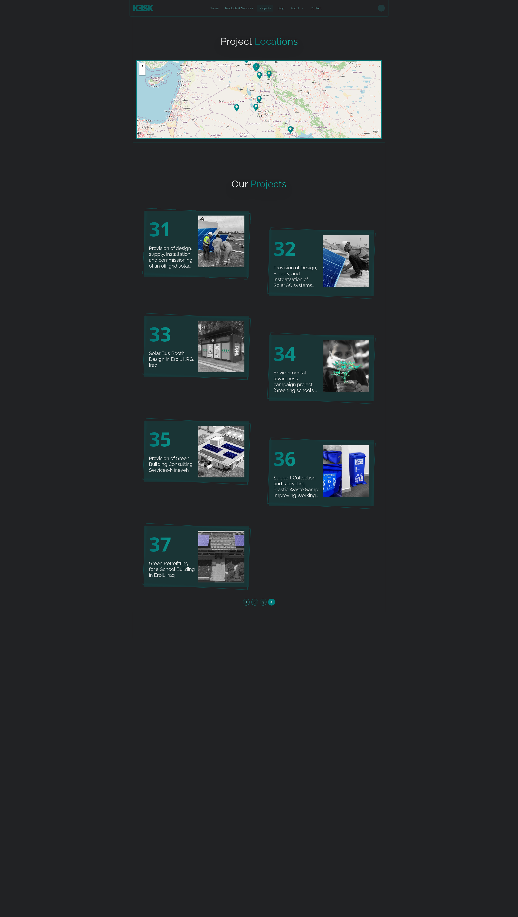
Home (214, 8)
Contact (316, 8)
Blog (281, 8)
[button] (256, 67)
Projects (265, 8)
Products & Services (239, 8)
